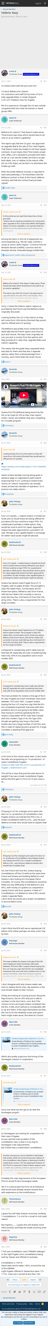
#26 (45, 443)
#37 (45, 1076)
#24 (45, 272)
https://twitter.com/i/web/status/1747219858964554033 (23, 468)
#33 (45, 845)
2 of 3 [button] (24, 1280)
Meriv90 (13, 1021)
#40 (45, 1247)
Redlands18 (15, 542)
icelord (12, 71)
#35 (45, 950)
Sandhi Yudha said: (10, 212)
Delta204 (13, 742)
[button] (3, 3)
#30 (45, 675)
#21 (45, 81)
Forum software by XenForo (21, 1309)
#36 (45, 1032)
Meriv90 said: (8, 1082)
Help (31, 1304)
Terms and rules (8, 1304)
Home (37, 1304)
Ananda (13, 369)
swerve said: (8, 279)
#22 (45, 127)
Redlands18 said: (9, 626)
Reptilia (13, 1237)
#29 (45, 619)
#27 (45, 511)
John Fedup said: (9, 559)
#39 (45, 1209)
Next (33, 1280)
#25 (45, 379)
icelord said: (7, 449)
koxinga (13, 940)
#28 (45, 552)
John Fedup (14, 501)
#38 (45, 1129)
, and (20, 255)
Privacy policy (21, 1304)
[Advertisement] (24, 43)
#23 (45, 205)
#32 (45, 807)
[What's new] (44, 3)
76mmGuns (15, 1199)
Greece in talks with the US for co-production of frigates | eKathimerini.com (23, 766)
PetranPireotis (9, 16)
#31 (45, 752)
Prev (15, 1280)
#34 (45, 924)
